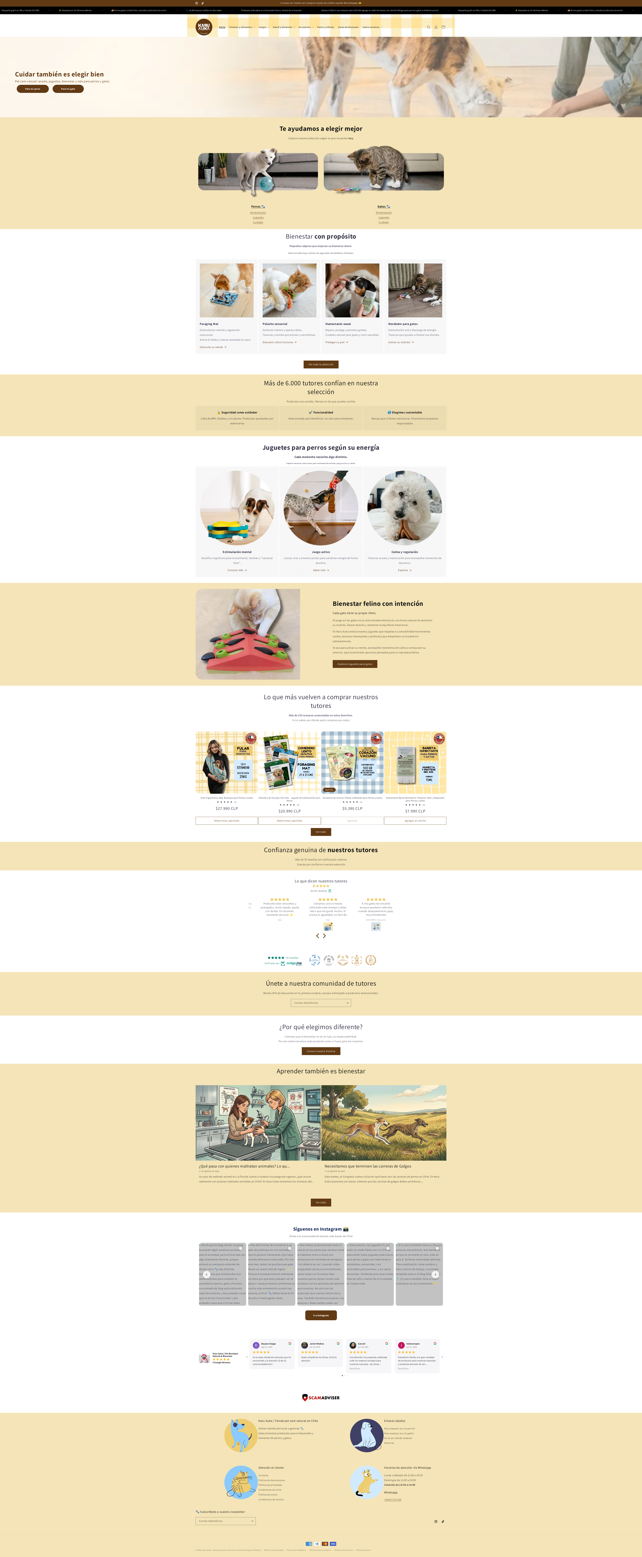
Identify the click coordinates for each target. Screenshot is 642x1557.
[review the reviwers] (289, 1344)
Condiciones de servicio (271, 1499)
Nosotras (389, 1442)
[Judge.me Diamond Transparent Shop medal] (314, 960)
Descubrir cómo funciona (278, 342)
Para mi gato (68, 88)
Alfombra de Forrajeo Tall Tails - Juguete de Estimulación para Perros (289, 799)
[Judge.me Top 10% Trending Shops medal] (370, 960)
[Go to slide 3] (347, 1375)
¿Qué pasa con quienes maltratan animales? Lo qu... (244, 1166)
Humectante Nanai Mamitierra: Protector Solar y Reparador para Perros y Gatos (415, 799)
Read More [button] (355, 1368)
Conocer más (235, 570)
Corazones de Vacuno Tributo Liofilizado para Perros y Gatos (352, 798)
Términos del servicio (343, 1549)
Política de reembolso (296, 1549)
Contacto (263, 1475)
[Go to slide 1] (342, 1375)
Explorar (403, 570)
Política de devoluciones (271, 1480)
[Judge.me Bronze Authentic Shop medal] (343, 960)
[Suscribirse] (347, 1003)
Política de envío (363, 1549)
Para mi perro (32, 88)
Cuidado (258, 222)
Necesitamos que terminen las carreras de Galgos (368, 1166)
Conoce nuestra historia (321, 1051)
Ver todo (321, 831)
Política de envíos (268, 1494)
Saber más (319, 570)
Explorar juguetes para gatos (355, 664)
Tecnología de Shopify (251, 1549)
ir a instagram (321, 1315)
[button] (241, 27)
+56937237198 (392, 1499)
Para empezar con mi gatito (399, 1433)
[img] (321, 886)
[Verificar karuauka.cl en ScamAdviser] (321, 1398)
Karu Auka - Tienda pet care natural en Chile (221, 1549)
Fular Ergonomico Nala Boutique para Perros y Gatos (227, 798)
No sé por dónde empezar (398, 1438)
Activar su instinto (399, 342)
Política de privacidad (270, 1484)
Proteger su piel (335, 342)
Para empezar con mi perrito (399, 1428)
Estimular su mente (211, 347)
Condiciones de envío (270, 1489)
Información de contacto (320, 1549)
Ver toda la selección (321, 364)
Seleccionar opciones (226, 820)
